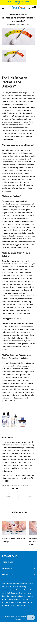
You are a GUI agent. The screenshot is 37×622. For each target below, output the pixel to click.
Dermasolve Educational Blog (19, 15)
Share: (4, 489)
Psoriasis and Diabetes (12, 485)
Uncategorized (24, 485)
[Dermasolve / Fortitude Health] (18, 8)
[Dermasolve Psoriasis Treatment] (14, 419)
